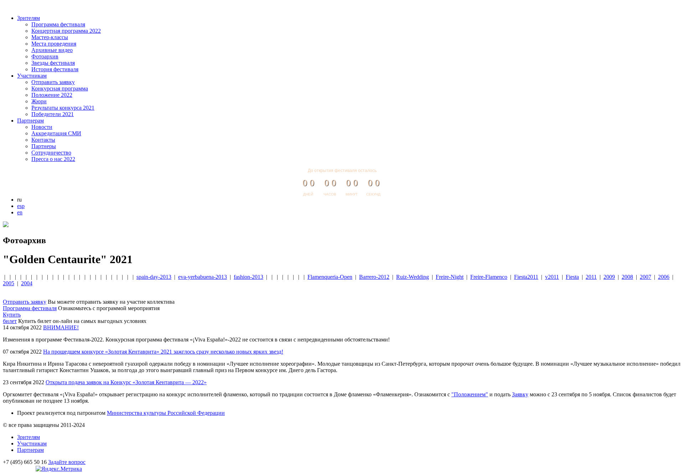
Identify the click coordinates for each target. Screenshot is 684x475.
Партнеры (43, 146)
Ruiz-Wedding (412, 277)
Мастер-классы (49, 37)
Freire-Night (449, 277)
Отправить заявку (53, 82)
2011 (591, 277)
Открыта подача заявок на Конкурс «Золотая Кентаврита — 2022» (126, 382)
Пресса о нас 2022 (53, 159)
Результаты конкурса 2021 (62, 108)
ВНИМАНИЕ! (61, 327)
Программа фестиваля (58, 24)
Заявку (520, 394)
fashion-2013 (248, 277)
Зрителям (28, 18)
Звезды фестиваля (53, 63)
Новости (41, 127)
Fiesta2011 (526, 277)
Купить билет (12, 318)
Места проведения (53, 44)
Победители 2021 (52, 114)
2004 (26, 283)
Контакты (43, 140)
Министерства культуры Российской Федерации (166, 413)
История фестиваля (54, 69)
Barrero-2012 (374, 277)
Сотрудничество (51, 153)
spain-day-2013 (153, 277)
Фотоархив (44, 56)
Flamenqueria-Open (329, 277)
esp (21, 206)
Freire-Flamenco (488, 277)
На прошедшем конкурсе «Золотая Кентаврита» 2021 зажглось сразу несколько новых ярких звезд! (163, 352)
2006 (663, 277)
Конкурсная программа (59, 88)
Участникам (32, 76)
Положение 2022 (51, 95)
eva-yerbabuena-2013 (202, 277)
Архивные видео (52, 50)
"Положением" (469, 394)
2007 (645, 277)
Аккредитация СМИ (56, 133)
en (19, 212)
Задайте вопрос (67, 462)
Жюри (39, 101)
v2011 (552, 277)
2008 (627, 277)
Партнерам (30, 121)
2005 (8, 283)
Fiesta (572, 277)
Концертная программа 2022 (66, 31)
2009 (609, 277)
